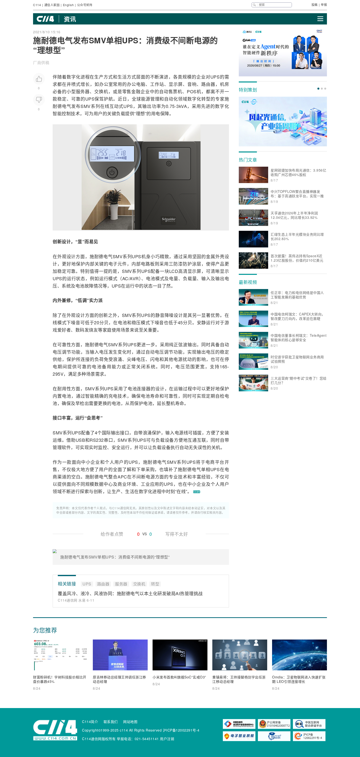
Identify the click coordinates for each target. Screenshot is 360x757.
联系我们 (111, 721)
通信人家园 (52, 5)
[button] (318, 89)
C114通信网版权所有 (99, 738)
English (68, 5)
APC (122, 476)
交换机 (101, 91)
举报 (324, 4)
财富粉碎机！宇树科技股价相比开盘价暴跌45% (59, 679)
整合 (113, 476)
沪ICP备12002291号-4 (181, 730)
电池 (150, 278)
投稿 (315, 4)
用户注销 (167, 738)
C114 (37, 5)
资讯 (70, 19)
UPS (215, 76)
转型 (206, 98)
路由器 (208, 84)
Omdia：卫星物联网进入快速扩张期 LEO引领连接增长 (299, 679)
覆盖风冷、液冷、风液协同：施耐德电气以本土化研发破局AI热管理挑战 (130, 593)
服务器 (83, 91)
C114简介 (90, 721)
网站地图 (130, 721)
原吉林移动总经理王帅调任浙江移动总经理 (119, 679)
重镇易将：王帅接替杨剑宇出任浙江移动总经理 (239, 679)
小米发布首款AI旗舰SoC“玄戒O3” (179, 677)
